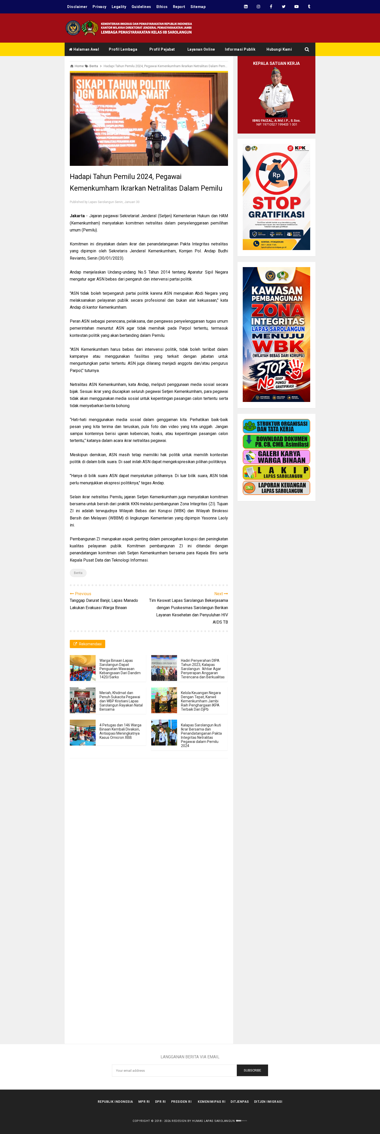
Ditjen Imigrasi (268, 1102)
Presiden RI (181, 1102)
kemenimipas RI (211, 1102)
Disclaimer (77, 7)
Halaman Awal (86, 49)
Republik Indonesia (115, 1102)
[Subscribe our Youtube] (296, 6)
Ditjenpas (240, 1102)
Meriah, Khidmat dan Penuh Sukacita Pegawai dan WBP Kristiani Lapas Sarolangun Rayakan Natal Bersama (121, 701)
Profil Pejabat (162, 49)
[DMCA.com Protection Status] (241, 1121)
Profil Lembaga (123, 49)
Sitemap (198, 7)
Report (179, 7)
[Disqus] (149, 839)
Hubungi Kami (279, 49)
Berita (78, 573)
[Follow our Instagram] (258, 6)
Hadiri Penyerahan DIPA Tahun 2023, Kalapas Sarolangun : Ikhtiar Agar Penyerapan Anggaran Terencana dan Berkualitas (203, 668)
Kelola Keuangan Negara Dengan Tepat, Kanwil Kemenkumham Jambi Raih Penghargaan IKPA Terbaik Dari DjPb (201, 701)
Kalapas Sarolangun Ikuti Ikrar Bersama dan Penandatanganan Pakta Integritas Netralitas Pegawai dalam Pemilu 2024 (201, 735)
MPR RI (144, 1102)
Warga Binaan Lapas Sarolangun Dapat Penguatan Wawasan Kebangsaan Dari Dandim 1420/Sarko (120, 668)
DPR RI (160, 1102)
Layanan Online (201, 49)
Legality (119, 7)
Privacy (100, 7)
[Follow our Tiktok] (309, 6)
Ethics (162, 7)
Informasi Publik (240, 49)
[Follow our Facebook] (271, 6)
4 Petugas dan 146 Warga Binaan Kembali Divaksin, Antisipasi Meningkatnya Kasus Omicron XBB (120, 731)
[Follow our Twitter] (283, 6)
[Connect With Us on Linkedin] (245, 6)
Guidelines (141, 7)
